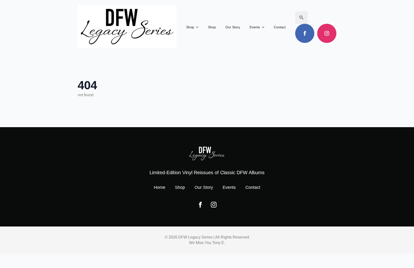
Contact (280, 27)
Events (255, 27)
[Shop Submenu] (198, 27)
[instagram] (326, 33)
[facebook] (304, 33)
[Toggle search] (301, 17)
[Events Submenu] (264, 27)
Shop (190, 27)
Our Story (232, 27)
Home (159, 187)
